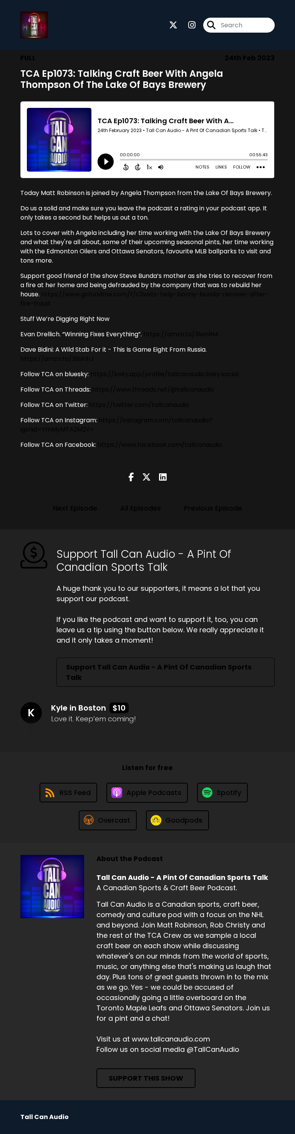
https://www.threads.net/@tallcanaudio (153, 389)
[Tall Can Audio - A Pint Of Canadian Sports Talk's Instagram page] (187, 25)
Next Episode (75, 508)
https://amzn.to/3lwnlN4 (181, 334)
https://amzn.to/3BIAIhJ (57, 358)
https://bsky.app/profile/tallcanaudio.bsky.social (164, 374)
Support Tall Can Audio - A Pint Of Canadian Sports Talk (159, 672)
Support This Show (146, 1078)
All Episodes (140, 508)
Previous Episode (213, 508)
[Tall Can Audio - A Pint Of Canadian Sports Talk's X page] (173, 25)
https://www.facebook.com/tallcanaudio (160, 444)
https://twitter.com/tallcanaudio (139, 404)
